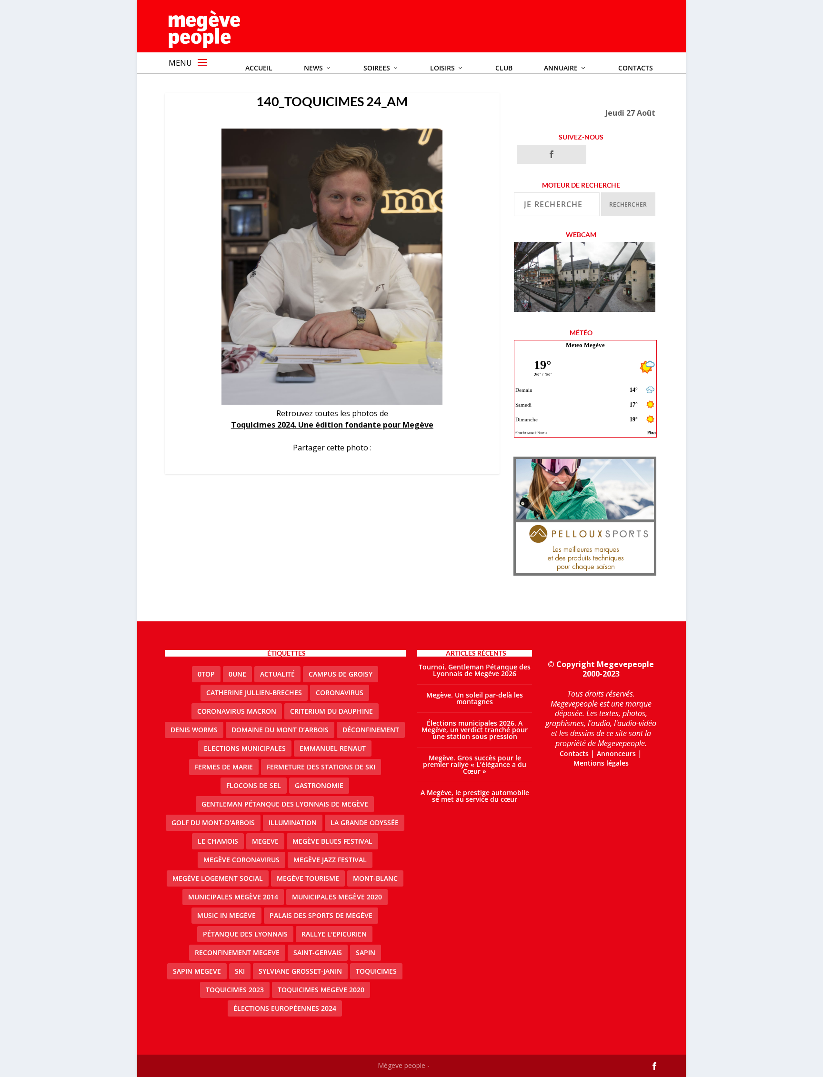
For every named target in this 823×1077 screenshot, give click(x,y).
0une (237, 673)
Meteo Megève (585, 345)
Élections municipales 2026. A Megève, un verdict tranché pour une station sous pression (475, 729)
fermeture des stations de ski (321, 766)
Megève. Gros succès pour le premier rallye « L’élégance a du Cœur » (474, 764)
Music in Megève (226, 915)
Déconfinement (370, 729)
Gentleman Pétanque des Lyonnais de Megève (284, 803)
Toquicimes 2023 (235, 989)
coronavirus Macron (236, 711)
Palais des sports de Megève (321, 915)
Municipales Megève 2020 (337, 896)
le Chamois (218, 841)
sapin (365, 952)
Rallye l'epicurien (334, 933)
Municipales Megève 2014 (233, 896)
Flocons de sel (253, 785)
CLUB (503, 67)
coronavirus (339, 692)
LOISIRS (442, 67)
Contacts (635, 67)
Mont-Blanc (375, 878)
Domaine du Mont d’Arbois (280, 729)
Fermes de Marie (224, 766)
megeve (265, 841)
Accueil (258, 67)
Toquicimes (376, 971)
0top (206, 673)
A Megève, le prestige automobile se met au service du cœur (475, 796)
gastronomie (319, 785)
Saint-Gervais (317, 952)
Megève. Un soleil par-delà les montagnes (474, 698)
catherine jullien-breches (254, 692)
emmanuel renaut (333, 748)
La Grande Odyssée (365, 822)
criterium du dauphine (331, 711)
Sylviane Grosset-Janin (300, 971)
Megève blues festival (332, 841)
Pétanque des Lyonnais (245, 933)
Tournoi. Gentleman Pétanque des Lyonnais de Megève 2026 (475, 670)
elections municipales (245, 748)
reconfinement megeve (237, 952)
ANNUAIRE (561, 67)
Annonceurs (616, 753)
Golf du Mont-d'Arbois (213, 822)
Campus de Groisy (340, 673)
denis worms (194, 729)
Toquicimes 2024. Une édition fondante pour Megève (332, 424)
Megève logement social (217, 878)
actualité (277, 673)
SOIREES (376, 67)
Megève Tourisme (308, 878)
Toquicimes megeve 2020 (321, 989)
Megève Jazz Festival (330, 859)
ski (240, 971)
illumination (293, 822)
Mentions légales (601, 763)
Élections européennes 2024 (284, 1008)
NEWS (313, 67)
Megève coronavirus (241, 859)
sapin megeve (197, 971)
